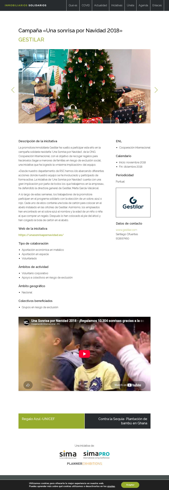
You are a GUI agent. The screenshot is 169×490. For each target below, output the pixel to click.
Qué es (73, 5)
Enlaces (157, 5)
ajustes (111, 486)
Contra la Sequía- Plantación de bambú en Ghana (122, 421)
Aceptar (130, 484)
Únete (130, 5)
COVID (86, 5)
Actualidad (100, 5)
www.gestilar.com (126, 229)
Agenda (143, 5)
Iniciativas (116, 5)
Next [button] (156, 90)
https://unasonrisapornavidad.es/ (41, 235)
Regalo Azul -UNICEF (38, 419)
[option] (84, 86)
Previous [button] (13, 90)
